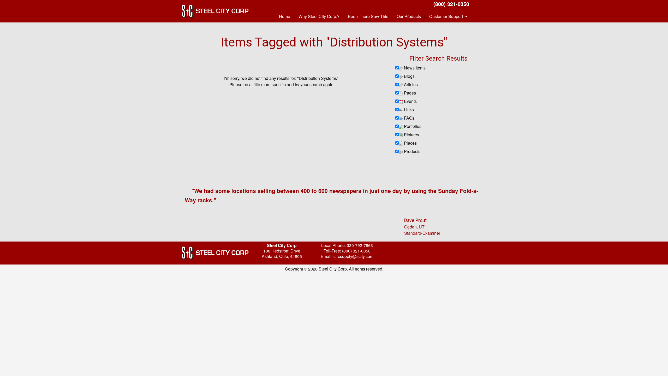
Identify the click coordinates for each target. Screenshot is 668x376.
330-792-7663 (360, 245)
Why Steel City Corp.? (319, 16)
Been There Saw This (368, 16)
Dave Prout (415, 220)
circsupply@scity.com (353, 256)
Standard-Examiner (422, 233)
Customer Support (446, 16)
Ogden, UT (414, 227)
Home (284, 16)
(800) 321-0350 (451, 4)
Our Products (409, 16)
